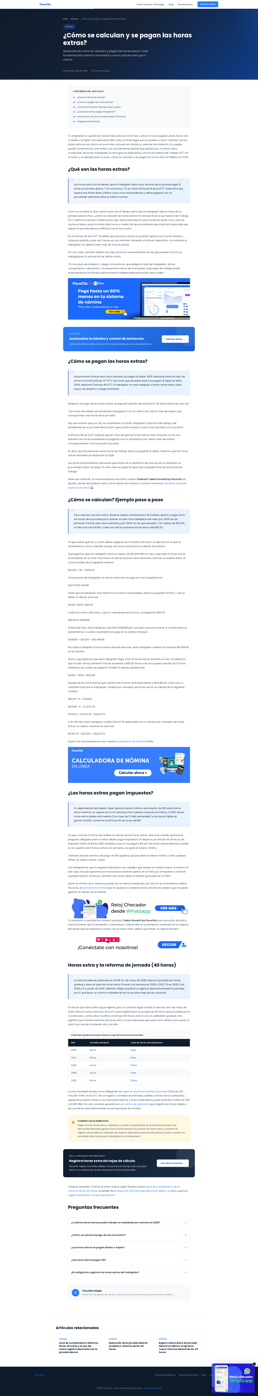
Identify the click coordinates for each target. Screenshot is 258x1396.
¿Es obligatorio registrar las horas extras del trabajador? (105, 1272)
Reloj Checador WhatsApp (150, 4)
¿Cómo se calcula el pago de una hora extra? (98, 1235)
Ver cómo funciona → (173, 1163)
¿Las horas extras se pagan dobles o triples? (98, 1247)
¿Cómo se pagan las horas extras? (95, 102)
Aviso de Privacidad (152, 1388)
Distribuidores (185, 4)
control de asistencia (137, 1104)
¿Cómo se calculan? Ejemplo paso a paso (99, 107)
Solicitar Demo (208, 4)
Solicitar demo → (175, 339)
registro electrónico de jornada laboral (91, 1195)
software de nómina (95, 887)
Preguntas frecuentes (88, 121)
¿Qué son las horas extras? (91, 97)
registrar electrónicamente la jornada (145, 1091)
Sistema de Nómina (188, 1375)
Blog (171, 4)
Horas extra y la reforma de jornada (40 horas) (101, 116)
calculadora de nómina (131, 741)
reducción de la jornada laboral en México (142, 1190)
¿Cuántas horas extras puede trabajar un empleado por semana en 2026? (115, 1222)
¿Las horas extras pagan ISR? (88, 1260)
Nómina (74, 19)
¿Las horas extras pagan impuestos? (96, 111)
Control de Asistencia (164, 1375)
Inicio (65, 19)
